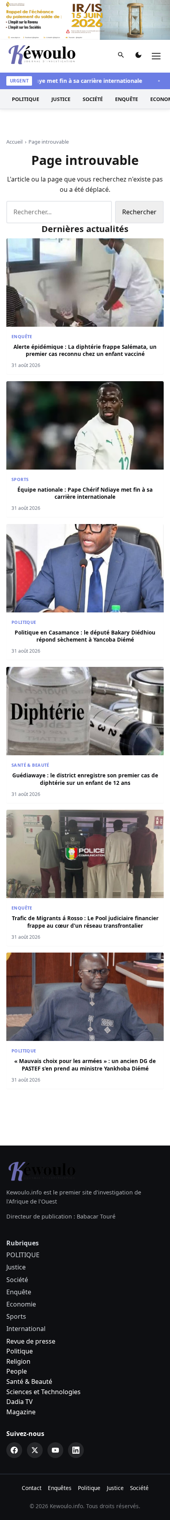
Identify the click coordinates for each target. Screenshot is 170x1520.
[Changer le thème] (138, 56)
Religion (18, 1361)
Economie (21, 1304)
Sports (20, 479)
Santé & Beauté (30, 765)
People (16, 1371)
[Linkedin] (76, 1450)
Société (93, 99)
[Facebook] (14, 1450)
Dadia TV (19, 1401)
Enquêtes (60, 1488)
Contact (32, 1488)
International (25, 1328)
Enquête (126, 99)
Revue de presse (30, 1341)
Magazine (21, 1412)
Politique (19, 1351)
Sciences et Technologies (43, 1391)
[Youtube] (55, 1450)
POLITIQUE (25, 99)
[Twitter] (35, 1450)
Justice (60, 99)
